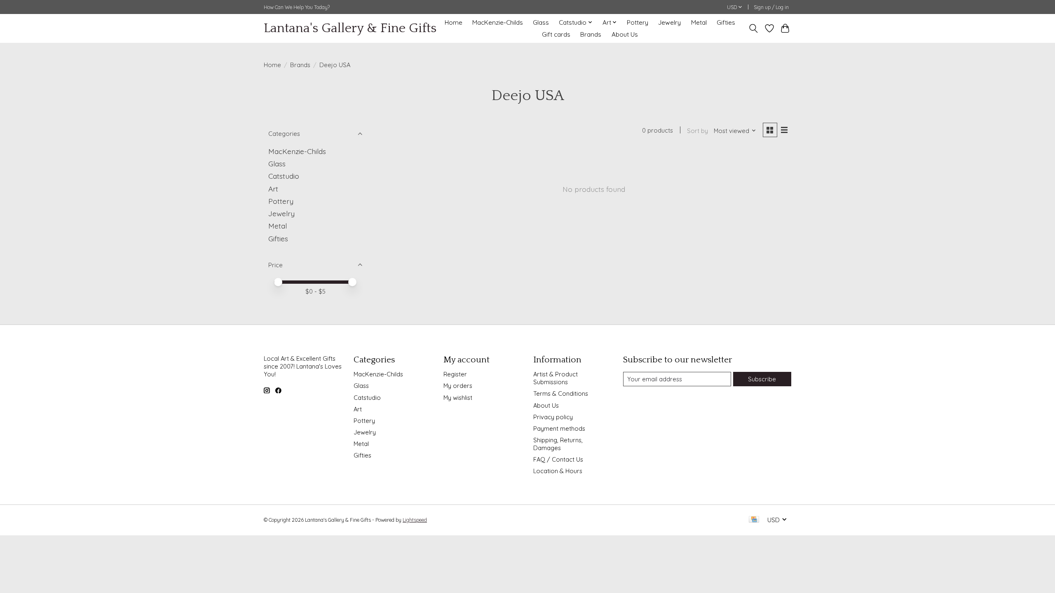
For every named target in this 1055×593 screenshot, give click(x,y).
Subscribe (762, 379)
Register (455, 374)
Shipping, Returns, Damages (558, 444)
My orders (457, 386)
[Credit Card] (754, 520)
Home (453, 22)
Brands (590, 34)
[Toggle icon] (754, 28)
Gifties (726, 22)
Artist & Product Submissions (555, 378)
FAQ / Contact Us (558, 459)
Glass (541, 22)
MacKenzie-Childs (497, 22)
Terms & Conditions (560, 393)
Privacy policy (553, 417)
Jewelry (669, 22)
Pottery (637, 22)
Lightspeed (415, 520)
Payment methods (559, 428)
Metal (699, 22)
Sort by (697, 131)
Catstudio (283, 175)
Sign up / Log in (771, 7)
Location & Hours (557, 471)
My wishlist (457, 398)
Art (273, 188)
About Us (625, 34)
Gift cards (556, 34)
